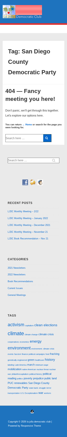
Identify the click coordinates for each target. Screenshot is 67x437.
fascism (17, 354)
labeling (11, 365)
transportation (14, 393)
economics (24, 342)
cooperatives (13, 342)
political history (35, 374)
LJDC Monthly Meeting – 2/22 (23, 211)
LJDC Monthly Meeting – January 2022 (28, 218)
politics (20, 378)
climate (16, 333)
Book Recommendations (20, 281)
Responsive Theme (31, 425)
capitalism (29, 325)
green (31, 359)
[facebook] (32, 411)
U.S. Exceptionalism (29, 393)
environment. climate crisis (42, 349)
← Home (27, 124)
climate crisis (46, 334)
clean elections (45, 325)
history (50, 359)
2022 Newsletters (17, 274)
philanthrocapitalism (20, 374)
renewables (21, 383)
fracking (54, 353)
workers (47, 393)
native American (29, 369)
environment (19, 348)
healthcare (39, 360)
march (31, 364)
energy (36, 341)
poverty (28, 378)
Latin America (20, 365)
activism (16, 324)
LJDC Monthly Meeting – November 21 (28, 232)
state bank (33, 388)
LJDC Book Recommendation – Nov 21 (28, 238)
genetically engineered (17, 360)
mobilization (14, 369)
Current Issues (15, 288)
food (47, 354)
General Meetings (17, 295)
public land (50, 378)
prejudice (38, 378)
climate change (31, 334)
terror (48, 388)
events (11, 354)
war (40, 393)
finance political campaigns (33, 354)
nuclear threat (43, 369)
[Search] (47, 138)
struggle (42, 388)
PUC (10, 383)
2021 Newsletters (17, 268)
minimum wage (41, 365)
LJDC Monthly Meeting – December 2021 (29, 225)
